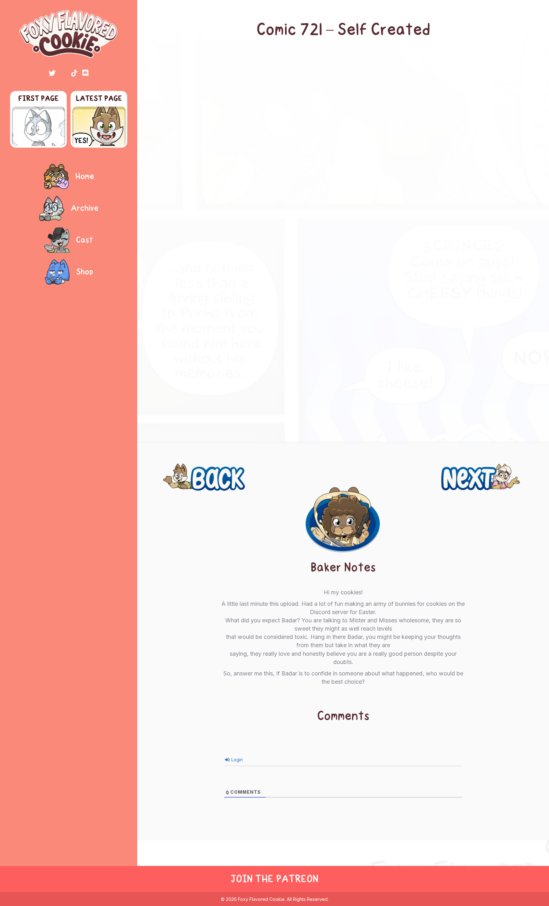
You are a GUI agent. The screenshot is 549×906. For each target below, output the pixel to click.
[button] (52, 73)
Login (236, 759)
